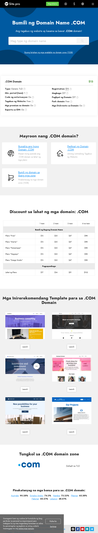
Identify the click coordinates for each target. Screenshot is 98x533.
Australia (15, 495)
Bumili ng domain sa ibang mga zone (29, 174)
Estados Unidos (36, 495)
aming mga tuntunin (26, 528)
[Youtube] (82, 529)
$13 (67, 88)
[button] (52, 4)
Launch (25, 346)
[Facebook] (78, 529)
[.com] (29, 465)
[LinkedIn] (87, 529)
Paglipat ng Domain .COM (77, 148)
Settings (53, 526)
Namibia (56, 495)
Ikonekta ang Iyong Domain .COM (28, 148)
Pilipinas (74, 495)
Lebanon (53, 498)
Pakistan (35, 498)
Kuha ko (53, 521)
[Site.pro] (73, 529)
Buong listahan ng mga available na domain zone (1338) (48, 52)
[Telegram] (92, 529)
